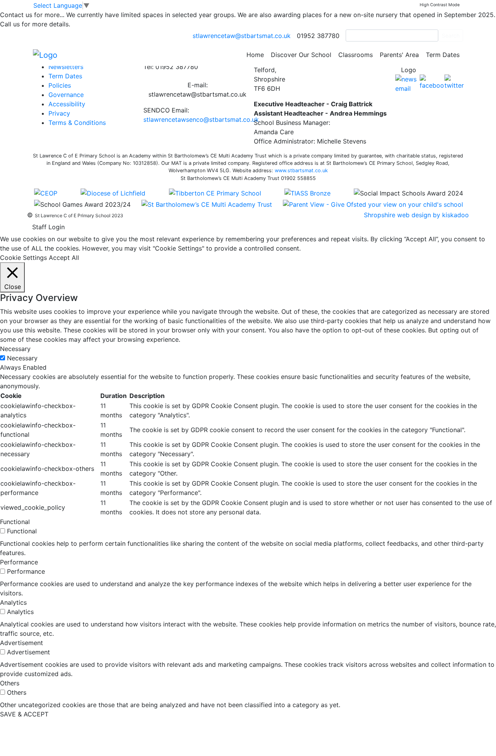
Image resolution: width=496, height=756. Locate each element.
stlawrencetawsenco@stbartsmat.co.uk (201, 119)
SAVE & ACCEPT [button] (24, 714)
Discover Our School (301, 55)
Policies (59, 85)
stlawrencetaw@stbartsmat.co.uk (242, 36)
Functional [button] (15, 522)
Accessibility (66, 104)
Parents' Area (399, 55)
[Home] (45, 54)
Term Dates (443, 55)
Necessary (22, 358)
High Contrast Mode (440, 4)
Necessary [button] (15, 349)
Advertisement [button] (21, 643)
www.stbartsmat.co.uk (301, 170)
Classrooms (355, 55)
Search (451, 35)
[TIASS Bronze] (307, 193)
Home (255, 55)
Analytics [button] (13, 602)
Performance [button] (19, 562)
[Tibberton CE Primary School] (215, 193)
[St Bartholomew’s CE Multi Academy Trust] (206, 204)
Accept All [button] (64, 257)
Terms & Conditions (77, 122)
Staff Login (48, 227)
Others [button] (9, 683)
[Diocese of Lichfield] (113, 193)
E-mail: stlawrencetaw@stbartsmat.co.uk (197, 89)
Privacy (59, 113)
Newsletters (65, 67)
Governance (66, 95)
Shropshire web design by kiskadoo (416, 215)
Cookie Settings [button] (23, 257)
